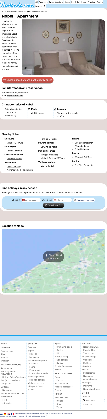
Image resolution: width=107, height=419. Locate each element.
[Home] (36, 2)
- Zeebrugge (87, 353)
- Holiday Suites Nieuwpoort (8, 372)
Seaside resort (7, 351)
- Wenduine (87, 360)
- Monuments (34, 357)
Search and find (55, 205)
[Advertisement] (53, 124)
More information (15, 95)
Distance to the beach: (67, 113)
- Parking (59, 380)
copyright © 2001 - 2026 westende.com (32, 416)
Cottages (5, 387)
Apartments (6, 368)
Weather (38, 6)
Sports (58, 343)
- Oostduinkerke (89, 379)
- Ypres (58, 407)
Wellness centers (36, 383)
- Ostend (86, 369)
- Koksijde (86, 382)
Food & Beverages (63, 366)
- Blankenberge (89, 356)
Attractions (33, 363)
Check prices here (29, 79)
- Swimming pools (63, 347)
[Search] (44, 6)
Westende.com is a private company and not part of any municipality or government (43, 413)
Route (57, 377)
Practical (91, 2)
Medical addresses (64, 387)
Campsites (6, 383)
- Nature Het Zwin (90, 347)
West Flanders (61, 397)
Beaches (32, 347)
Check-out (47, 200)
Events (83, 2)
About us (86, 396)
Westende (43, 2)
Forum (58, 390)
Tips (3, 354)
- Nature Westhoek (91, 389)
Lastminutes (6, 403)
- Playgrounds (34, 370)
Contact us (87, 404)
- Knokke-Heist (89, 350)
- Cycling (59, 350)
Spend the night (56, 2)
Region (100, 2)
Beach (67, 2)
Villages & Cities (35, 386)
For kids (4, 357)
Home (4, 343)
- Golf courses (61, 360)
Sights (31, 350)
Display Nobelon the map (55, 256)
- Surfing (59, 363)
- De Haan (86, 363)
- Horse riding (61, 356)
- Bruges (59, 401)
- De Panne (87, 386)
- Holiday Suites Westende (13, 377)
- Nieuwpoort (7, 390)
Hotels (4, 400)
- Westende (6, 396)
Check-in (16, 200)
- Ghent (58, 404)
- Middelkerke (88, 373)
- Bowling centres (36, 376)
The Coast (87, 343)
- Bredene (86, 366)
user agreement (5, 416)
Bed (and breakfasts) (10, 380)
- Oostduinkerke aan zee (12, 393)
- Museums (33, 354)
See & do (75, 2)
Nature (31, 389)
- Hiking (58, 353)
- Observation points (37, 360)
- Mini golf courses (36, 380)
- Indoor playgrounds (38, 373)
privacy (14, 416)
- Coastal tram (61, 383)
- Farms (31, 367)
